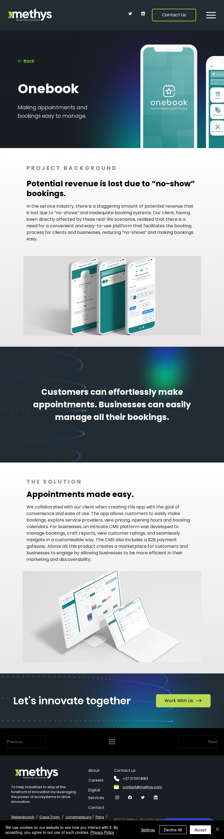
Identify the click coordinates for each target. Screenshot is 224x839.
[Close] (217, 830)
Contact (96, 807)
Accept (200, 829)
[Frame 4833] (143, 13)
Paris (100, 817)
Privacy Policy (102, 832)
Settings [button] (148, 829)
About (94, 770)
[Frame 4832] (117, 797)
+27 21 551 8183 (135, 778)
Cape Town (49, 817)
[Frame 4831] (130, 13)
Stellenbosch (22, 817)
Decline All (173, 829)
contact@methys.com (142, 787)
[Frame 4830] (130, 797)
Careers (96, 780)
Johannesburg (78, 817)
